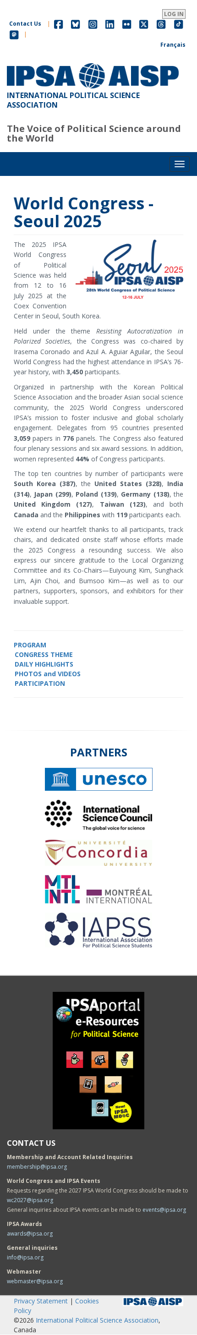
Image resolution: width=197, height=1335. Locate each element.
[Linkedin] (109, 23)
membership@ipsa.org (37, 1167)
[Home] (93, 63)
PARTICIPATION (40, 683)
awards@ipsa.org (30, 1233)
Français (173, 45)
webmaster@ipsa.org (35, 1281)
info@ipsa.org (25, 1257)
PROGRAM (30, 644)
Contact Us (25, 23)
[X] (143, 23)
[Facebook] (58, 23)
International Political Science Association (97, 1320)
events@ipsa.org (164, 1210)
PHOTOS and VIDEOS (48, 673)
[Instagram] (92, 23)
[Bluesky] (75, 23)
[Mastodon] (14, 34)
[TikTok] (178, 23)
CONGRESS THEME (44, 654)
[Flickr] (126, 23)
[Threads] (161, 23)
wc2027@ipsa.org (30, 1200)
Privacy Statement (41, 1301)
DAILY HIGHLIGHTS (44, 664)
